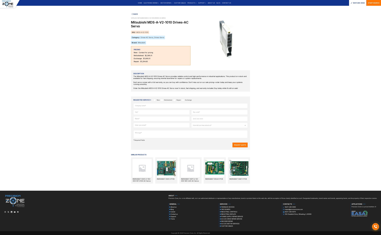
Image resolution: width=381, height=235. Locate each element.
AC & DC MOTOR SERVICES (230, 223)
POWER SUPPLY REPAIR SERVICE (232, 216)
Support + (202, 3)
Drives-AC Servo (147, 37)
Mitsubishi (141, 43)
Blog (218, 3)
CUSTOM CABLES (180, 3)
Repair (179, 100)
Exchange (188, 100)
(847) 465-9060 (359, 3)
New (158, 100)
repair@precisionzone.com (294, 209)
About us (211, 3)
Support (173, 216)
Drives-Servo (159, 37)
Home (140, 3)
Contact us (226, 3)
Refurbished (168, 100)
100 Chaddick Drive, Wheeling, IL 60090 (298, 214)
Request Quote (240, 145)
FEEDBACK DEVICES (227, 207)
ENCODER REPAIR (227, 221)
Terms (173, 219)
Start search (373, 3)
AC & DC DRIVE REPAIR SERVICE (231, 219)
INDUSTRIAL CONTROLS (229, 212)
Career (173, 212)
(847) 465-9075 (290, 212)
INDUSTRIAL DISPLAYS (228, 214)
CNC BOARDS (225, 209)
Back (135, 14)
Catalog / (134, 18)
